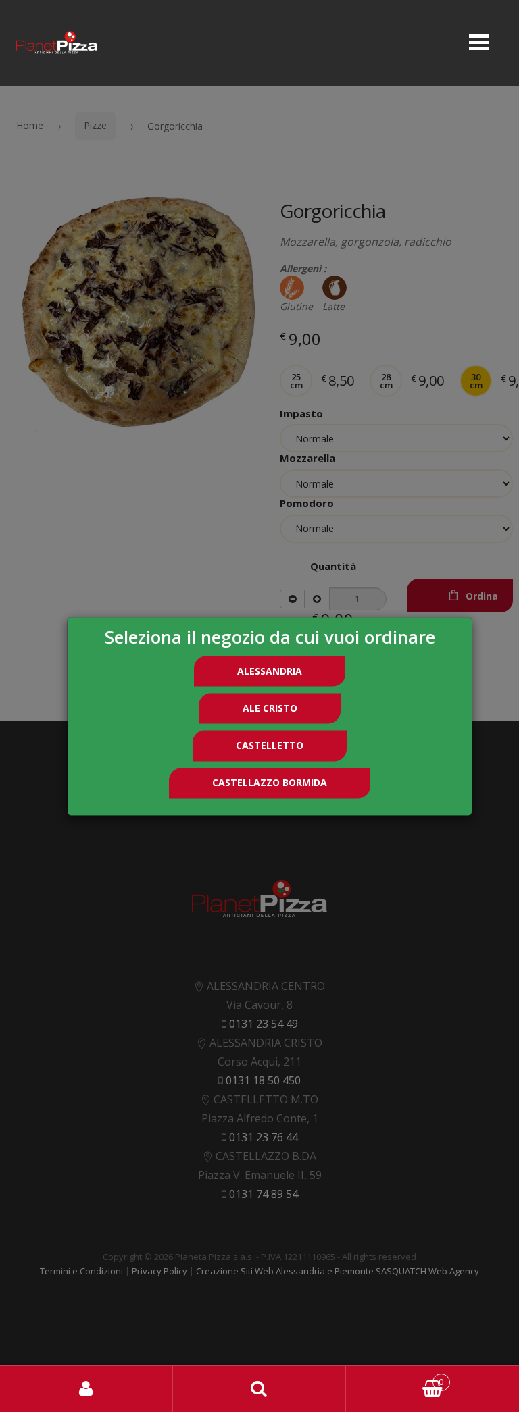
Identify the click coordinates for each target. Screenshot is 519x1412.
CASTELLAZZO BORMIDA (269, 783)
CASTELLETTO (269, 745)
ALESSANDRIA (269, 670)
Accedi (86, 1389)
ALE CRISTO (270, 708)
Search (259, 1389)
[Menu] (479, 43)
